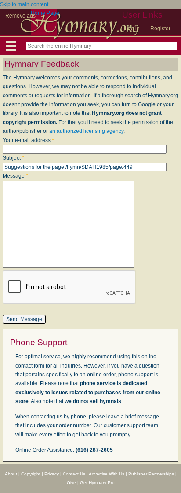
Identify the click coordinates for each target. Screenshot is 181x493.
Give (71, 482)
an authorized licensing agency (86, 131)
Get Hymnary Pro (97, 482)
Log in (132, 28)
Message (15, 176)
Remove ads (20, 16)
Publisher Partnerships (151, 474)
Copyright (30, 474)
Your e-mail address (28, 140)
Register (160, 28)
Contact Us (74, 474)
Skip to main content (24, 4)
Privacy (51, 474)
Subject (13, 158)
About (11, 474)
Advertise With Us (106, 474)
